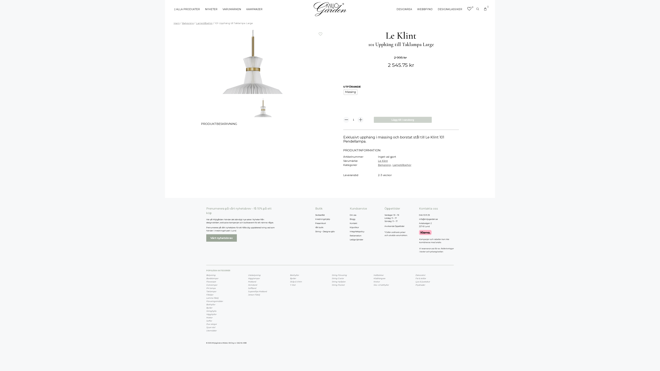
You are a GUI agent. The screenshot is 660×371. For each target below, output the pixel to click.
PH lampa (211, 288)
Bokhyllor (210, 304)
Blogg (352, 219)
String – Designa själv (325, 231)
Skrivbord (252, 285)
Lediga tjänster (356, 239)
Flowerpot (211, 281)
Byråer (209, 308)
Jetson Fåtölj (254, 295)
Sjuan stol (210, 327)
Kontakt (353, 223)
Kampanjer (254, 9)
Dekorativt (420, 275)
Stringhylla (211, 311)
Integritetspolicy (357, 231)
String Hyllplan (338, 281)
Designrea (404, 9)
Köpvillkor (354, 227)
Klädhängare (379, 278)
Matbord (252, 281)
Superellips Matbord (257, 291)
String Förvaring (339, 275)
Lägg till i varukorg (403, 119)
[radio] (350, 92)
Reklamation (355, 235)
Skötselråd (320, 215)
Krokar (376, 281)
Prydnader (420, 285)
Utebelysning (254, 275)
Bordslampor (212, 278)
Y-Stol (292, 285)
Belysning (188, 23)
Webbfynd (425, 9)
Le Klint (383, 160)
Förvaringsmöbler (214, 301)
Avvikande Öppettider (394, 226)
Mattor (209, 317)
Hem (177, 23)
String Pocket (338, 285)
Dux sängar (211, 324)
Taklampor (211, 291)
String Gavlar (338, 278)
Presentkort (320, 223)
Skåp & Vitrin (296, 281)
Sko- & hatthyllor (381, 285)
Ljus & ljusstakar (422, 281)
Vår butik (319, 227)
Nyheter (211, 9)
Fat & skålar (420, 278)
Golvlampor (211, 285)
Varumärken (232, 9)
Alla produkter (188, 9)
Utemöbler (211, 330)
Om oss (353, 215)
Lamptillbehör (204, 23)
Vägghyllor (211, 314)
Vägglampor (254, 278)
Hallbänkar (378, 275)
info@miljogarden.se (428, 219)
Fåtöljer (209, 295)
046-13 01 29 (424, 215)
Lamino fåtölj (212, 298)
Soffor (209, 321)
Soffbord (252, 288)
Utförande (352, 86)
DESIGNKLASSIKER (450, 9)
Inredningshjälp (322, 219)
